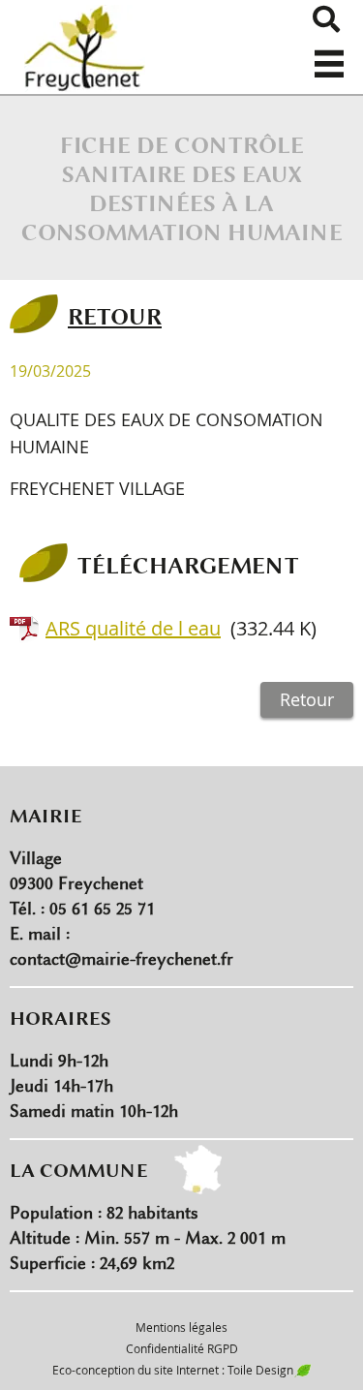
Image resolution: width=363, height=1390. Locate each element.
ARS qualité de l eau (133, 628)
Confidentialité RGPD (182, 1348)
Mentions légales (181, 1327)
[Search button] (326, 19)
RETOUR (115, 315)
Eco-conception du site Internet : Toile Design (172, 1369)
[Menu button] (329, 56)
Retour (307, 699)
